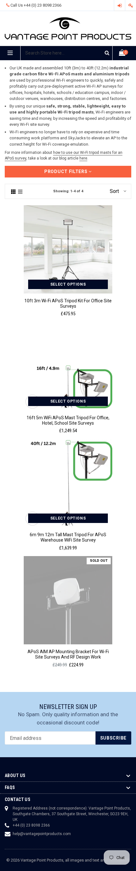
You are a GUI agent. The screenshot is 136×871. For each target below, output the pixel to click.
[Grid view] (13, 191)
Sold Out (99, 561)
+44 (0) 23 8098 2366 (42, 5)
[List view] (20, 191)
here (83, 158)
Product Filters (66, 171)
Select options (68, 284)
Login (119, 5)
